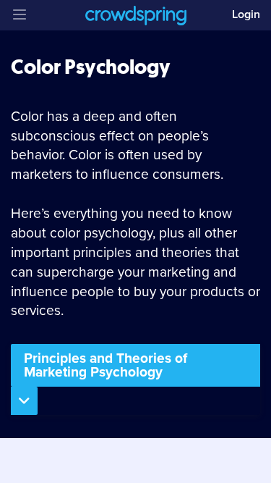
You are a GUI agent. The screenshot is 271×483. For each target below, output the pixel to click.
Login (246, 14)
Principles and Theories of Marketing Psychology (105, 365)
